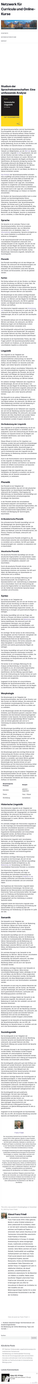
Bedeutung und (6, 865)
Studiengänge (22, 1207)
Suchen (3, 1335)
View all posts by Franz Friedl (19, 1317)
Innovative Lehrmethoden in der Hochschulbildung (17, 1358)
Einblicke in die (28, 876)
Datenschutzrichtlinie (8, 37)
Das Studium (5, 174)
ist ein (19, 153)
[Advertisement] (19, 63)
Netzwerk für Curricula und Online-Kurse (18, 9)
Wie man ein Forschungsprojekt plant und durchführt (17, 1355)
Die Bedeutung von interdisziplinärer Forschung (16, 1353)
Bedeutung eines (29, 619)
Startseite (4, 33)
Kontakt (4, 41)
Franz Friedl (13, 1209)
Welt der (27, 151)
